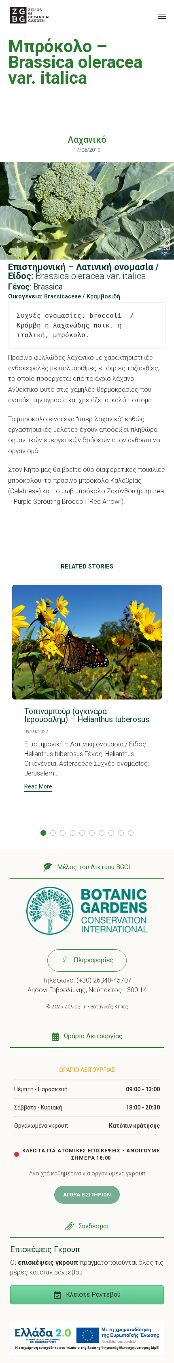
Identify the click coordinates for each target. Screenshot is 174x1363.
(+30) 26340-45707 (104, 980)
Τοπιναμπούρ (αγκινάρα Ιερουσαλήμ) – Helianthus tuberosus (86, 715)
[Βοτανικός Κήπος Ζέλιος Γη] (30, 15)
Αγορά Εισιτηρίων (87, 1195)
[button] (38, 787)
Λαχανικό (87, 140)
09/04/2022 (36, 731)
